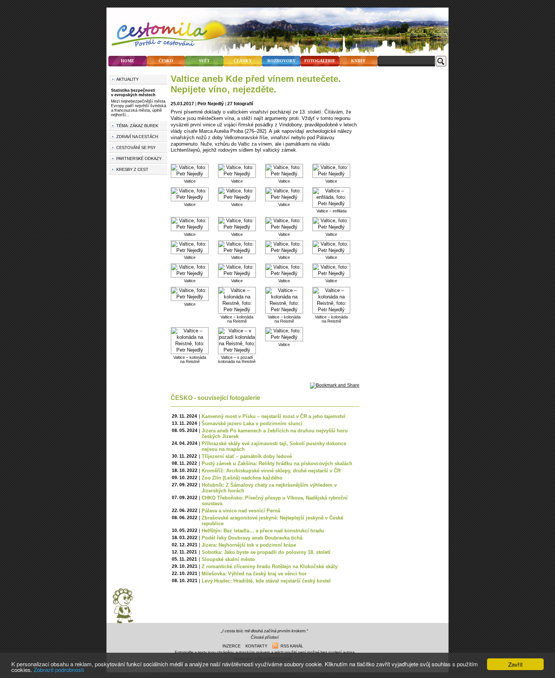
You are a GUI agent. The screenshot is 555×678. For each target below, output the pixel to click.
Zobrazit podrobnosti (59, 669)
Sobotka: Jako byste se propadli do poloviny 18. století (266, 552)
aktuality (127, 79)
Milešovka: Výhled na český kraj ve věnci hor (254, 574)
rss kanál (290, 646)
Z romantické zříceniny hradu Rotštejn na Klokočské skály (270, 566)
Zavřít (515, 664)
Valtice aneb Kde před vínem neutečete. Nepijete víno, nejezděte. (256, 84)
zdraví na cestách (137, 136)
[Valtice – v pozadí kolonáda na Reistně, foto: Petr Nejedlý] (237, 350)
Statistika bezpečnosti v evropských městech (133, 92)
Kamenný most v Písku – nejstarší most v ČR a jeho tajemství (273, 416)
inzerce (231, 646)
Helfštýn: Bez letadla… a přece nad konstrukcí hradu (263, 530)
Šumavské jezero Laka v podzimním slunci (252, 423)
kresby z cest (132, 169)
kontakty (256, 646)
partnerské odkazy (139, 158)
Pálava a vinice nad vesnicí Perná (241, 510)
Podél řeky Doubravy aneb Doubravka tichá (252, 538)
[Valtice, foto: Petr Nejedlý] (190, 174)
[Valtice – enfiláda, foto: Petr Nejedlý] (331, 203)
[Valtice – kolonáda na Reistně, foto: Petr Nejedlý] (237, 309)
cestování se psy (136, 147)
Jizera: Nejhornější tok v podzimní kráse (249, 545)
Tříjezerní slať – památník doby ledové (247, 456)
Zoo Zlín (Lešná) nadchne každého (242, 478)
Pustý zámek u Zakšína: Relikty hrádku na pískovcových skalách (277, 463)
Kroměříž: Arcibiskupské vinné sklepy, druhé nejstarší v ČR (271, 471)
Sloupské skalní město (228, 559)
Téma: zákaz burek (137, 125)
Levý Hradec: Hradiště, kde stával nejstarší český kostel (266, 581)
